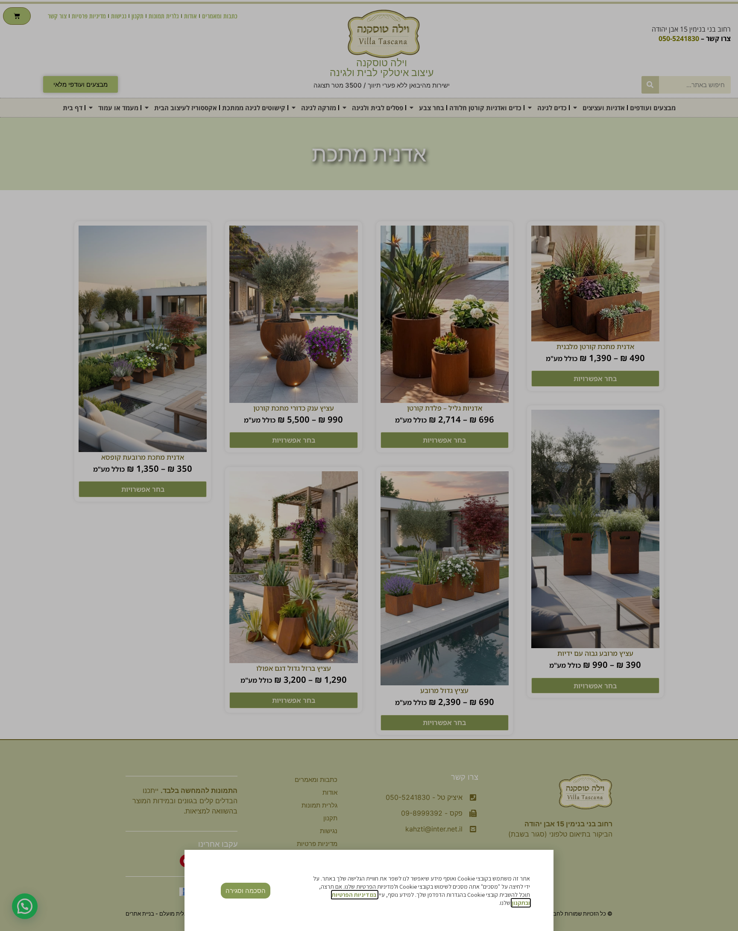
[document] (369, 465)
